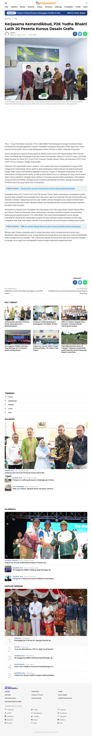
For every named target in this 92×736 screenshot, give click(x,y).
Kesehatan (17, 673)
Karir (60, 691)
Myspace (10, 720)
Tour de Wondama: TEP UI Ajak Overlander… (34, 649)
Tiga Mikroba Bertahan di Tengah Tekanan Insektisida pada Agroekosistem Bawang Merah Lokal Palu (74, 349)
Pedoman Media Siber (13, 701)
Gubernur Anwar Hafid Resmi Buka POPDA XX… (26, 563)
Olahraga (8, 560)
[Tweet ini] (80, 34)
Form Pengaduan (65, 698)
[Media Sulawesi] (46, 3)
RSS (61, 723)
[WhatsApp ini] (85, 34)
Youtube (62, 720)
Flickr (35, 723)
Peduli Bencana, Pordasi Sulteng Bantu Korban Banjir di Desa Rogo (67, 291)
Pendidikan (20, 486)
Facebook (10, 710)
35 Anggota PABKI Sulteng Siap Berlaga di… (32, 570)
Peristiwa (17, 638)
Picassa (9, 723)
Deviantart (63, 716)
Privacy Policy (37, 695)
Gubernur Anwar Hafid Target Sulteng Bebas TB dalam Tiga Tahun (45, 348)
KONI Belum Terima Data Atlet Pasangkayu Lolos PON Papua (24, 291)
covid (10, 409)
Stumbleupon (37, 713)
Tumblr (9, 713)
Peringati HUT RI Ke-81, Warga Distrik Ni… (33, 640)
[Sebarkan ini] (75, 34)
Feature (17, 647)
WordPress (63, 713)
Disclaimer (62, 695)
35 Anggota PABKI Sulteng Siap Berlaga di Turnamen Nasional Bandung (16, 348)
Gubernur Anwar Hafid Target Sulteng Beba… (34, 675)
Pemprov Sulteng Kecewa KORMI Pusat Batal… (34, 579)
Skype (35, 720)
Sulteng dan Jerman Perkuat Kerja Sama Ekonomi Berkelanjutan (17, 324)
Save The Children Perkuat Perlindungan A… (34, 667)
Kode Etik (35, 691)
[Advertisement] (46, 125)
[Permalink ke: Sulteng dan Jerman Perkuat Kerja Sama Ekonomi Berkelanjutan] (46, 445)
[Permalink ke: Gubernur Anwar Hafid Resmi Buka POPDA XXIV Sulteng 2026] (46, 535)
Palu (12, 470)
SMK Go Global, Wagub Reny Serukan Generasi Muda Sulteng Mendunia (73, 324)
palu (10, 412)
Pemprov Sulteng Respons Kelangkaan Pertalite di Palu (45, 323)
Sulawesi (15, 560)
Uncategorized (19, 664)
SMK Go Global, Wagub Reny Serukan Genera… (33, 489)
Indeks (7, 691)
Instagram (10, 716)
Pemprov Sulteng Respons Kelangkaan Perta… (34, 480)
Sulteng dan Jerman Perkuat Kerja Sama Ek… (25, 473)
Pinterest (62, 710)
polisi (10, 397)
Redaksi (8, 695)
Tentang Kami (10, 698)
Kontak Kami (36, 698)
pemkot (11, 405)
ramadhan (12, 401)
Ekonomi (7, 470)
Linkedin (36, 716)
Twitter (35, 710)
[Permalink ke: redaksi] (7, 34)
